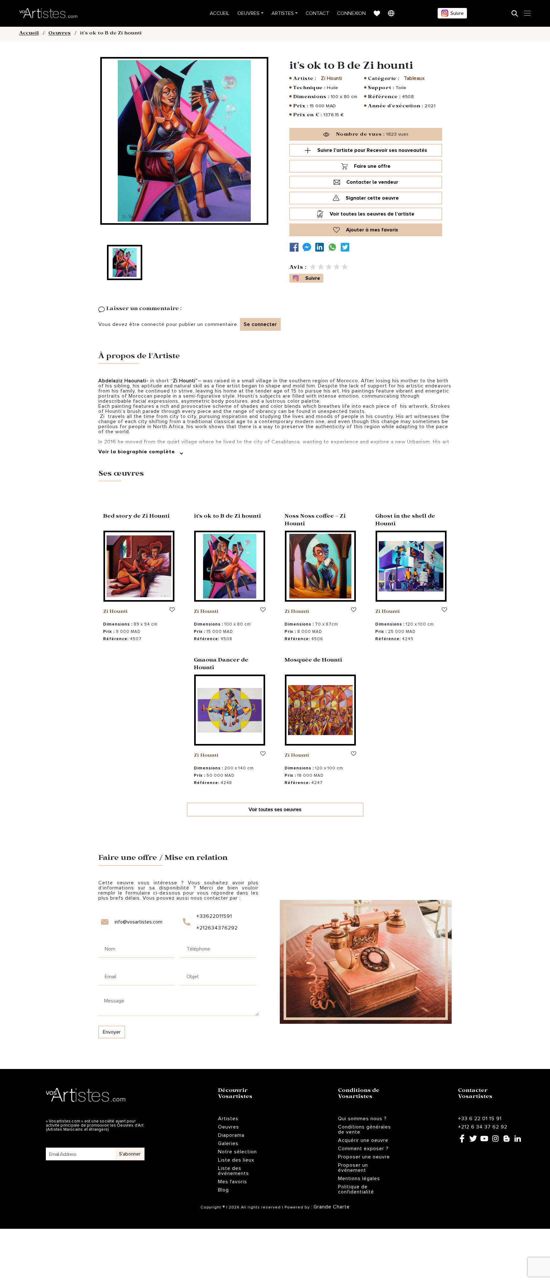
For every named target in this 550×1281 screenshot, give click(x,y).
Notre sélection (237, 1151)
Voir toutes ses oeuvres (275, 809)
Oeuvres (248, 13)
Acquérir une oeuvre (363, 1140)
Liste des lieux (236, 1160)
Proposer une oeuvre (364, 1156)
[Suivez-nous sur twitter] (346, 247)
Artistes (282, 13)
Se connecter (260, 324)
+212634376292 (216, 928)
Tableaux (414, 78)
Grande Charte (332, 1206)
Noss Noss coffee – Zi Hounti (315, 520)
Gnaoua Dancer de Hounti (221, 664)
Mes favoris (232, 1181)
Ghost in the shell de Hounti (405, 520)
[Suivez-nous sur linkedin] (321, 247)
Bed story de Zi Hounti (136, 517)
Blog (223, 1190)
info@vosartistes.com (138, 921)
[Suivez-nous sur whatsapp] (334, 247)
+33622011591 (214, 916)
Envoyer (112, 1032)
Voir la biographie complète (137, 451)
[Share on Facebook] (295, 247)
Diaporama (231, 1135)
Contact (317, 13)
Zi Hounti (331, 78)
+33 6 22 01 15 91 (480, 1118)
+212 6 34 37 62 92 (482, 1126)
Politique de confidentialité (356, 1189)
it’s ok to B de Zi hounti (227, 517)
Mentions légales (359, 1178)
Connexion (351, 13)
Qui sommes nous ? (362, 1118)
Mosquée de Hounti (313, 661)
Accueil (219, 13)
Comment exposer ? (363, 1148)
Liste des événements (233, 1171)
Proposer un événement (353, 1168)
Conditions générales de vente (364, 1129)
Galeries (228, 1143)
